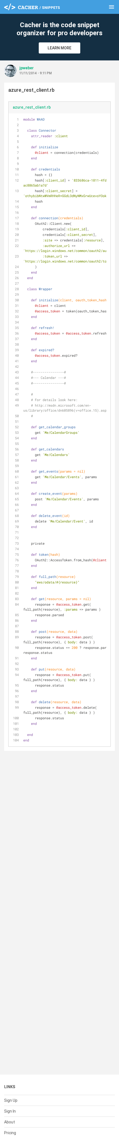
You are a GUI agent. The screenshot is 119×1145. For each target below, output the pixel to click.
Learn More (59, 47)
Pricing (10, 1132)
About (9, 1122)
